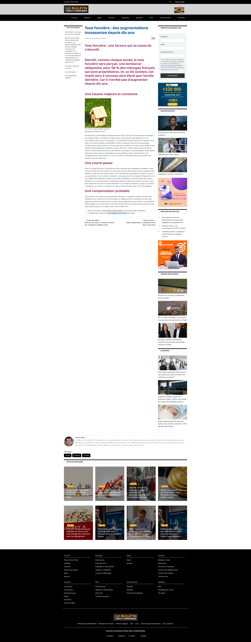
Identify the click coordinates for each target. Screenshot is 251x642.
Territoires (181, 18)
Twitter (67, 455)
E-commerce (68, 590)
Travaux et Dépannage (103, 573)
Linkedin (143, 636)
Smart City (99, 593)
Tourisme (111, 18)
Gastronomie (100, 560)
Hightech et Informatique (104, 590)
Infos (159, 586)
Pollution (130, 590)
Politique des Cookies (106, 624)
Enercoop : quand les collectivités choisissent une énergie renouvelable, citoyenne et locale (171, 342)
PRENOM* (164, 37)
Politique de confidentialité (87, 624)
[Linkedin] (173, 2)
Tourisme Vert (163, 576)
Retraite (129, 563)
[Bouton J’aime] (153, 38)
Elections (87, 18)
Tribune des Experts (71, 570)
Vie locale (161, 593)
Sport (66, 573)
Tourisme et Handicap (165, 567)
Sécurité (67, 576)
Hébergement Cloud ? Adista (168, 154)
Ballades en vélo (164, 560)
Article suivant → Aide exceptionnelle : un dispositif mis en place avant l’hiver (141, 222)
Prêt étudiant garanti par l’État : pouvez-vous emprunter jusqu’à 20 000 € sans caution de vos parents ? (172, 374)
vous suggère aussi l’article (117, 213)
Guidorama (125, 18)
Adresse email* (167, 52)
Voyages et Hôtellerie (103, 570)
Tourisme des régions (165, 573)
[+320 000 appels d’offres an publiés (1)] (172, 94)
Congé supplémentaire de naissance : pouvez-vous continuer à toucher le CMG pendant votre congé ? (172, 423)
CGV (131, 624)
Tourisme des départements (168, 570)
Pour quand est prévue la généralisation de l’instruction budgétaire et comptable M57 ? (173, 220)
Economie (139, 18)
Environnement (165, 18)
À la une (74, 18)
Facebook (76, 455)
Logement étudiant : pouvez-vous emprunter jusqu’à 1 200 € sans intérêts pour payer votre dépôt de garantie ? (172, 399)
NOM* (163, 44)
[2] (172, 192)
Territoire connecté (102, 596)
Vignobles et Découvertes (104, 567)
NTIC (151, 18)
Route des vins (100, 563)
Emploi (66, 596)
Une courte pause (70, 72)
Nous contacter (168, 624)
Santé (99, 18)
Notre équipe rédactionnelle (151, 624)
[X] (170, 2)
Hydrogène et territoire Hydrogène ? (171, 174)
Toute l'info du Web (71, 560)
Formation (67, 600)
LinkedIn (86, 455)
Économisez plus (70, 593)
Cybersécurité (100, 586)
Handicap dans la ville (165, 590)
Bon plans (98, 556)
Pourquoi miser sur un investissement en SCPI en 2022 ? (174, 227)
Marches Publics (69, 603)
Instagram (121, 636)
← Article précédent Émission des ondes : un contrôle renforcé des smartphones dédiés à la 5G (99, 222)
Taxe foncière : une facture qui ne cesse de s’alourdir (73, 33)
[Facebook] (164, 2)
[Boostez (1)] (172, 255)
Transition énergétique (135, 593)
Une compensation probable (70, 77)
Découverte (162, 563)
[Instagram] (167, 2)
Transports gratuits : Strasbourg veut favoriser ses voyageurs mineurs (173, 234)
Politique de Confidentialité (168, 66)
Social (129, 556)
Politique (67, 563)
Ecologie (130, 586)
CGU (137, 624)
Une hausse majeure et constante (72, 67)
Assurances (68, 586)
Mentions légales (122, 624)
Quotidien (161, 582)
